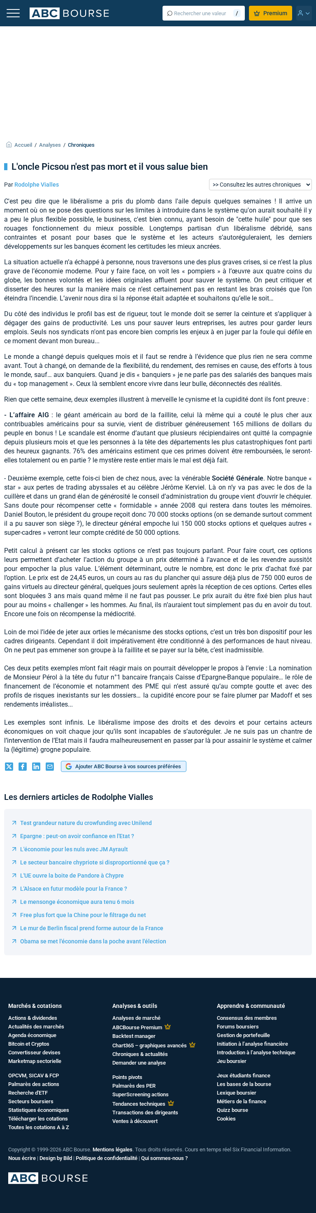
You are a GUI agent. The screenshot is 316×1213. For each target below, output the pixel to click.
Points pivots (127, 1077)
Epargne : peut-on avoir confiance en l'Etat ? (77, 836)
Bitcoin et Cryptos (28, 1044)
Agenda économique (32, 1035)
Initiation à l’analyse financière (252, 1044)
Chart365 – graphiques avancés (149, 1045)
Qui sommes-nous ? (164, 1158)
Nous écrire (22, 1158)
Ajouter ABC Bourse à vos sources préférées (128, 766)
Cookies (226, 1119)
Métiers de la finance (241, 1101)
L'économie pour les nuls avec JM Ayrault (74, 849)
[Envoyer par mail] (50, 767)
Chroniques (81, 145)
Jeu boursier (231, 1061)
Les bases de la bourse (244, 1084)
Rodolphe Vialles (36, 184)
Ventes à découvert (135, 1121)
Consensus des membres (247, 1018)
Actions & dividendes (32, 1018)
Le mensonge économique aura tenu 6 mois (77, 902)
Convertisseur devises (34, 1052)
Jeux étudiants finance (243, 1075)
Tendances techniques (138, 1104)
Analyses (50, 145)
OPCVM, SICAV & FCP (33, 1075)
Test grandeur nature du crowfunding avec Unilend (86, 823)
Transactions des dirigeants (145, 1112)
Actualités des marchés (36, 1027)
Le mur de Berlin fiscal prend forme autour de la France (91, 928)
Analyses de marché (136, 1018)
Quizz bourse (232, 1110)
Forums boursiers (238, 1027)
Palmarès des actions (33, 1084)
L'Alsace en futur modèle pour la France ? (73, 888)
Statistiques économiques (38, 1110)
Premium (275, 13)
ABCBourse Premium (137, 1027)
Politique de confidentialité (106, 1158)
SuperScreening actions (140, 1094)
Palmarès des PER (134, 1086)
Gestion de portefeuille (243, 1035)
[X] (9, 767)
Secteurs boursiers (30, 1101)
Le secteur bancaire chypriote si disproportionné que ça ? (95, 862)
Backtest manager (134, 1036)
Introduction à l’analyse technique (256, 1052)
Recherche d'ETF (28, 1093)
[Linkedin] (36, 767)
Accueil (23, 145)
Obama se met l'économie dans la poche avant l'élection (93, 941)
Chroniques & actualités (140, 1054)
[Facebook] (23, 767)
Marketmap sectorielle (34, 1061)
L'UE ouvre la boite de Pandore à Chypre (72, 875)
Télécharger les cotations (38, 1119)
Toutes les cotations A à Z (38, 1127)
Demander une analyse (139, 1063)
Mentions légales (112, 1149)
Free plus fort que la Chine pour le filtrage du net (83, 915)
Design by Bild (56, 1158)
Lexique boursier (236, 1093)
